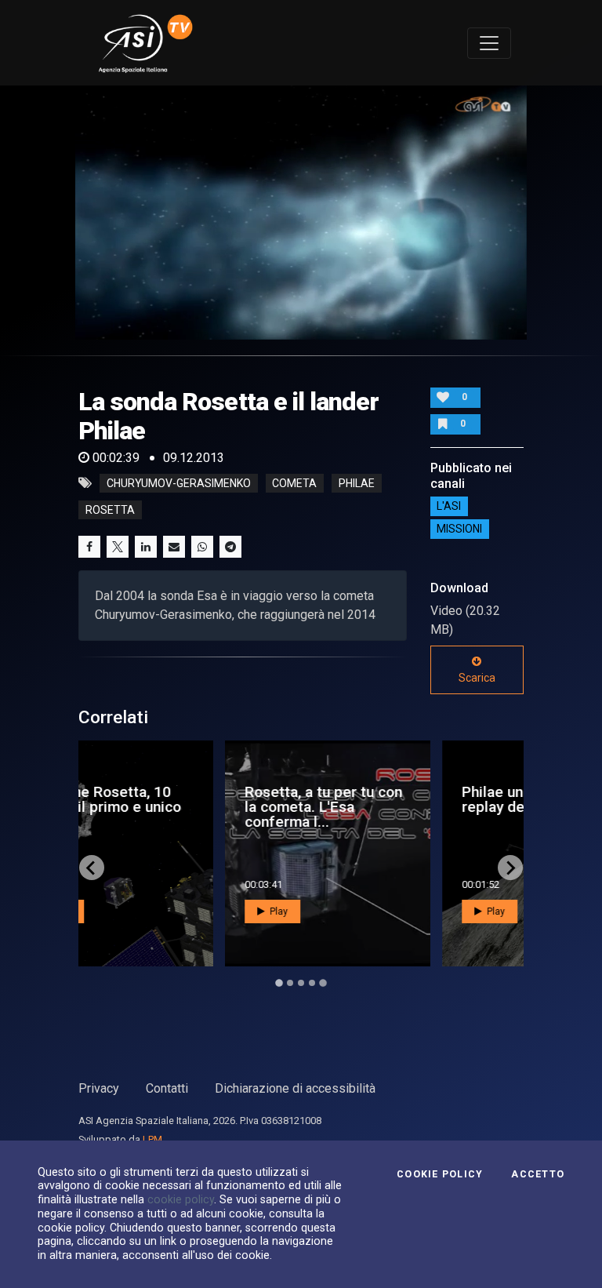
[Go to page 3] (301, 983)
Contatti (167, 1088)
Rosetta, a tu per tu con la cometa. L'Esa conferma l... (188, 807)
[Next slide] (510, 867)
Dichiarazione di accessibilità (295, 1088)
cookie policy (180, 1199)
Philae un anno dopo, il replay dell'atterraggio (402, 799)
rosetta (110, 510)
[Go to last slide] (91, 867)
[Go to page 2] (290, 983)
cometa (294, 483)
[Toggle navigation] (489, 43)
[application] (301, 213)
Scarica (477, 677)
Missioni (459, 529)
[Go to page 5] (323, 983)
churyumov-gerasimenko (179, 483)
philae (357, 483)
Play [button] (142, 911)
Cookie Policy (440, 1174)
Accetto (537, 1174)
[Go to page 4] (312, 983)
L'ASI (449, 506)
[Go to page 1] (278, 983)
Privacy (98, 1088)
